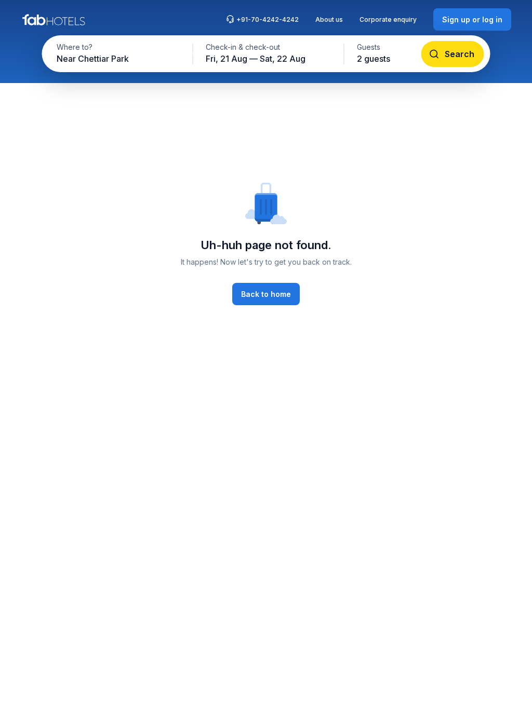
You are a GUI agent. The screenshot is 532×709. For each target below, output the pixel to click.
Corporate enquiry (388, 19)
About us (329, 19)
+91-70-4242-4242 (267, 19)
